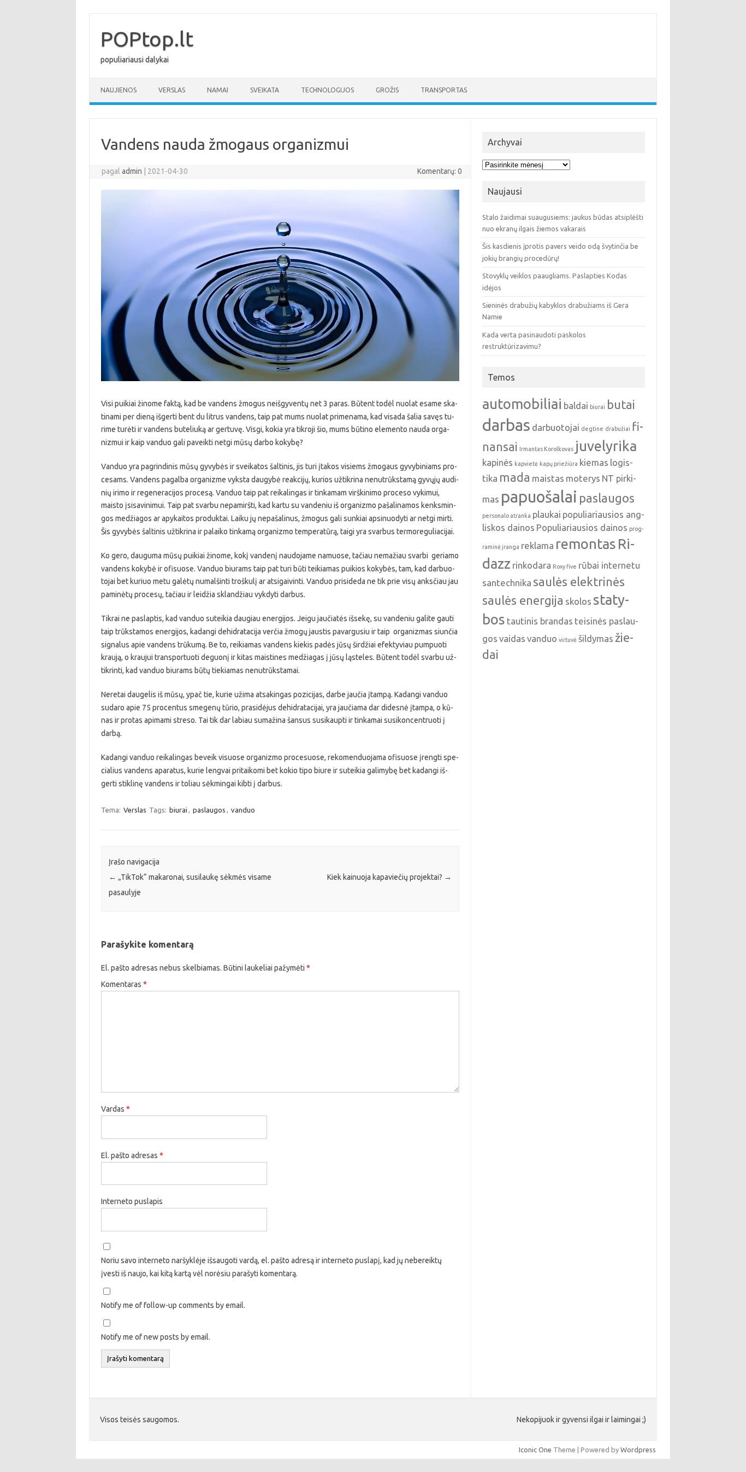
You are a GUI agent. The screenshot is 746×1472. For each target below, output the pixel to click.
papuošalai (539, 497)
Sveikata (264, 90)
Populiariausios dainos (581, 527)
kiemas (593, 462)
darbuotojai (555, 427)
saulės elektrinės (579, 581)
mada (514, 477)
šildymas (595, 638)
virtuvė (568, 639)
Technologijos (327, 90)
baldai (576, 405)
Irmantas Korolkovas (546, 449)
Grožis (387, 90)
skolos (578, 601)
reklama (537, 545)
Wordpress (638, 1449)
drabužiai (617, 428)
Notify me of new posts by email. (155, 1337)
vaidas (512, 638)
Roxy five (565, 566)
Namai (217, 90)
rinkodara (531, 565)
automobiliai (522, 404)
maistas (548, 478)
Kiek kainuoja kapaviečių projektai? (389, 877)
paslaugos (209, 810)
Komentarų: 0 (439, 171)
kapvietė (526, 463)
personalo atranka (506, 515)
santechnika (506, 582)
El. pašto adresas (132, 1155)
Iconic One (535, 1449)
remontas (585, 544)
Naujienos (118, 90)
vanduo (243, 810)
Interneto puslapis (132, 1201)
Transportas (444, 90)
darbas (506, 425)
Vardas (115, 1109)
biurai (178, 810)
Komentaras (124, 984)
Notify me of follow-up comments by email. (173, 1305)
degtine (592, 428)
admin (132, 171)
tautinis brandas (540, 621)
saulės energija (523, 600)
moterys (583, 478)
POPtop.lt (146, 38)
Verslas (171, 90)
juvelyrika (606, 446)
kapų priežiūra (559, 463)
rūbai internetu (609, 565)
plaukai (546, 514)
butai (621, 404)
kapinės (497, 462)
